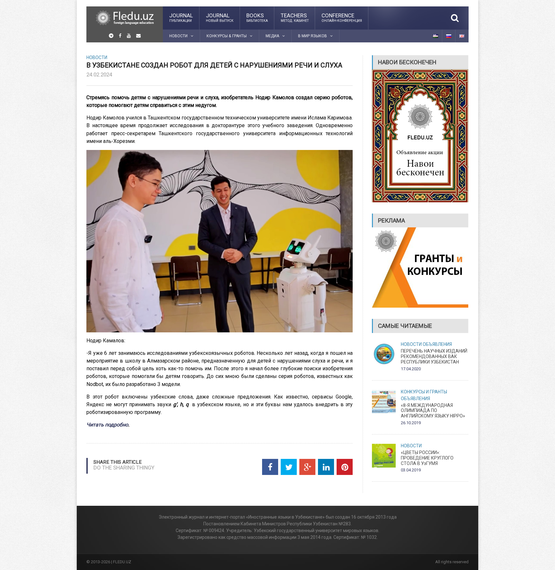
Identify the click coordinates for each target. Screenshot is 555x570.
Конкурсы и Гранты (424, 391)
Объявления (437, 344)
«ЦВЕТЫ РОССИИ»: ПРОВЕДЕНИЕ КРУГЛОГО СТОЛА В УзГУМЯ (427, 458)
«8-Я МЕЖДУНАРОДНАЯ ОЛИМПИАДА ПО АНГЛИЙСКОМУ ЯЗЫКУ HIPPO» (433, 411)
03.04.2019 (411, 470)
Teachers (295, 17)
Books (257, 17)
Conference (342, 17)
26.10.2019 (411, 422)
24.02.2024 (99, 74)
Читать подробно (107, 425)
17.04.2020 (411, 368)
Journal (181, 17)
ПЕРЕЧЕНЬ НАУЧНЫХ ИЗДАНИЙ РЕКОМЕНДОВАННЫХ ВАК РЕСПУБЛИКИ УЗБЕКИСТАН (434, 356)
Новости (96, 57)
